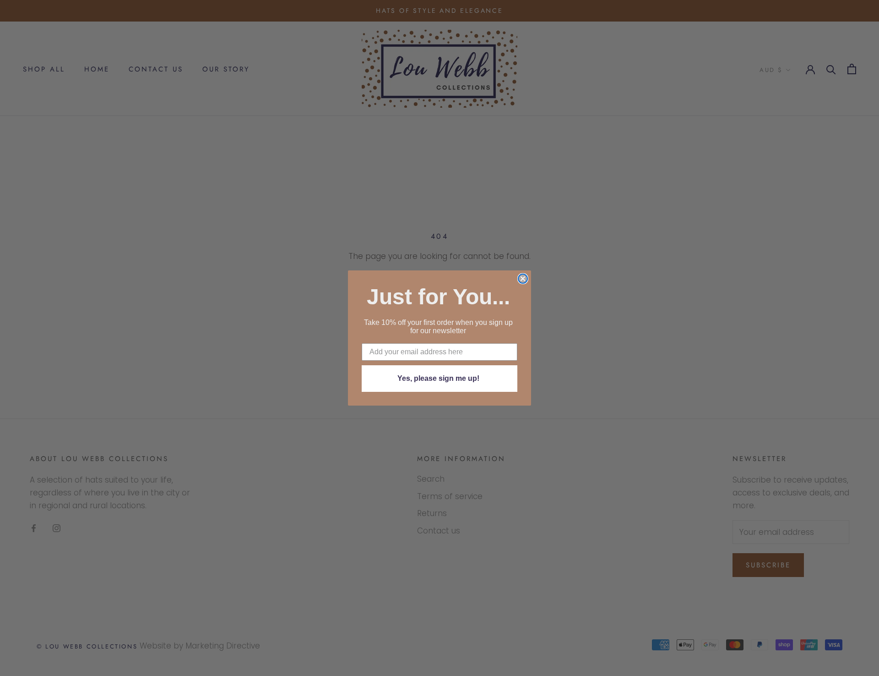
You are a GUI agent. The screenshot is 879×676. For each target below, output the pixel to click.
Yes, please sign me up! (438, 378)
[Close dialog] (522, 278)
